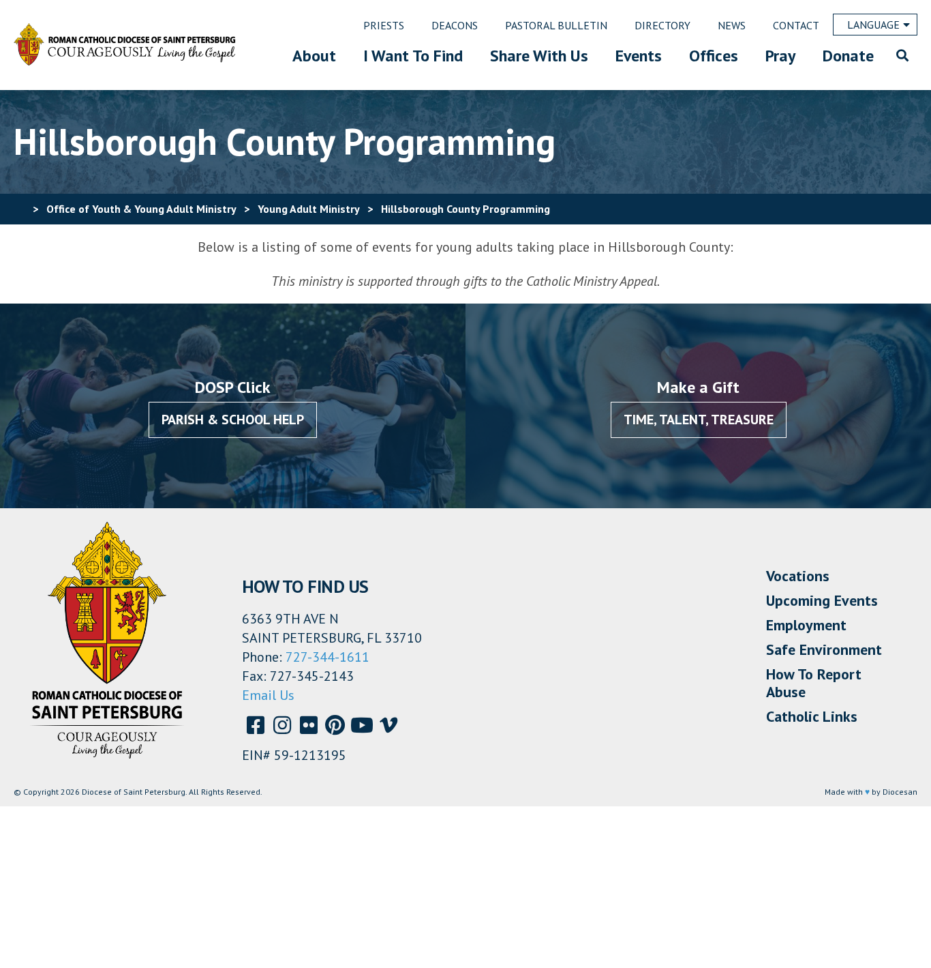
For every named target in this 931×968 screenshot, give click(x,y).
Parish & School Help (233, 419)
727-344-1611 (327, 657)
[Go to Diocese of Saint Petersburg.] (19, 209)
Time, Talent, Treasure (699, 419)
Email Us (268, 695)
